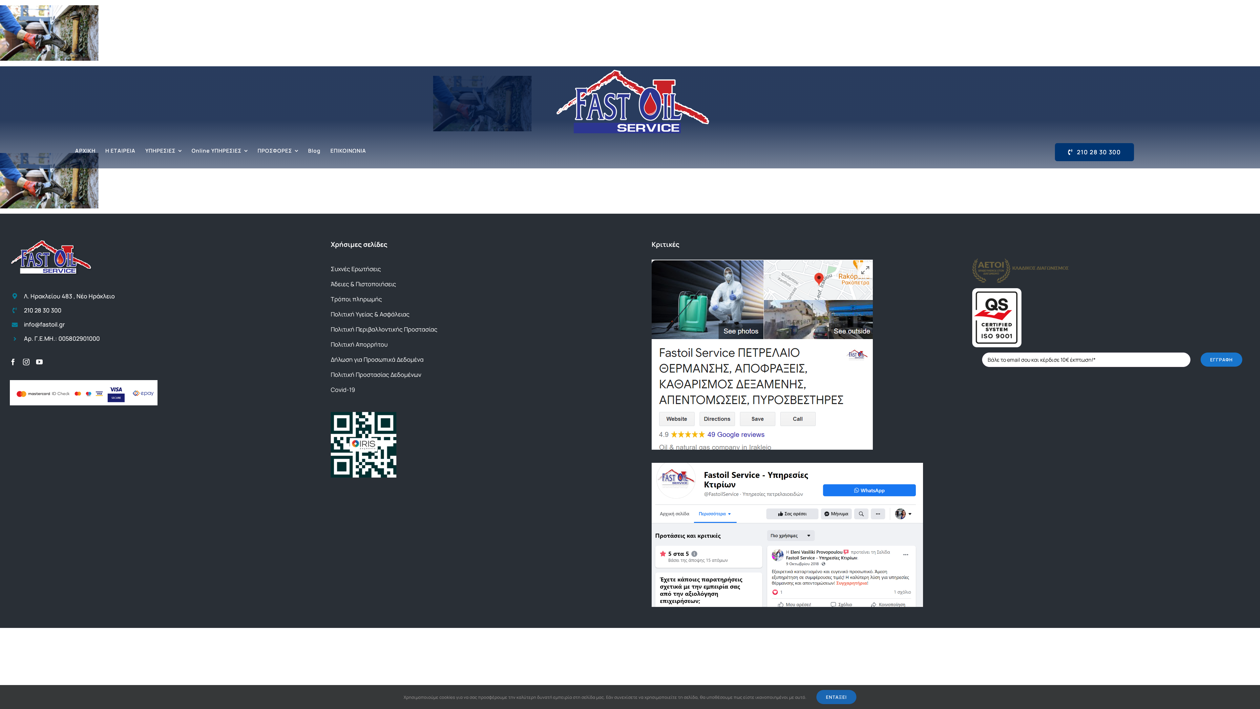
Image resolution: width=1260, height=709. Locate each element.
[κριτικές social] (787, 465)
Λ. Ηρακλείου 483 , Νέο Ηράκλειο (69, 296)
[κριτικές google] (762, 262)
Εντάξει (836, 697)
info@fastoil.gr (44, 324)
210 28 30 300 (42, 310)
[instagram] (26, 362)
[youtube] (39, 362)
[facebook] (13, 362)
